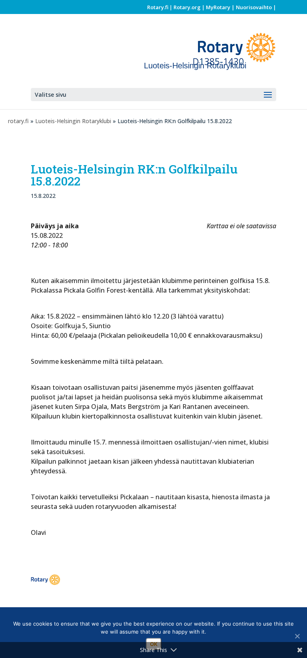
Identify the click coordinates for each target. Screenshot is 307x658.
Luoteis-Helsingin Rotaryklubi (73, 121)
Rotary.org (187, 7)
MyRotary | (221, 7)
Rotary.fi (157, 7)
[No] (297, 636)
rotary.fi (18, 121)
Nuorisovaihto (254, 7)
